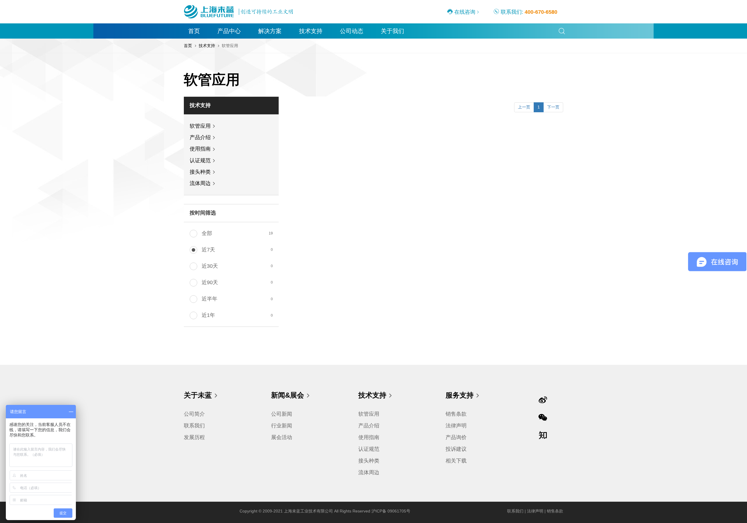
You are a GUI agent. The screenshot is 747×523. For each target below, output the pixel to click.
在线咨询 (464, 12)
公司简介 (194, 414)
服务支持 (460, 395)
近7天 (208, 250)
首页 (194, 31)
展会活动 (281, 437)
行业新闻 (281, 426)
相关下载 (456, 461)
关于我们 (392, 31)
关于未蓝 (198, 395)
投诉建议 (456, 449)
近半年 (209, 299)
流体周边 (200, 183)
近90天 (210, 282)
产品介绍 (200, 137)
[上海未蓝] (239, 5)
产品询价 (456, 437)
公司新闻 (281, 414)
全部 (207, 233)
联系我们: (528, 12)
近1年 (208, 315)
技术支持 (310, 31)
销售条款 (456, 414)
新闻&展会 (287, 395)
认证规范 (200, 160)
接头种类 (200, 172)
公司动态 (351, 31)
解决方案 (270, 31)
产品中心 (229, 31)
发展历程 (194, 437)
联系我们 (194, 426)
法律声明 (456, 426)
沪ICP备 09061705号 (390, 511)
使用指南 (200, 149)
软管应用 (200, 126)
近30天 (210, 266)
